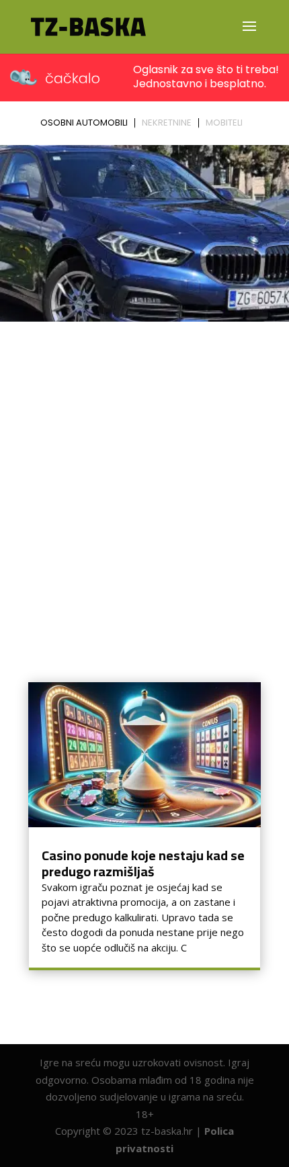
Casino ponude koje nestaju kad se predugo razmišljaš (143, 863)
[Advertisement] (144, 478)
